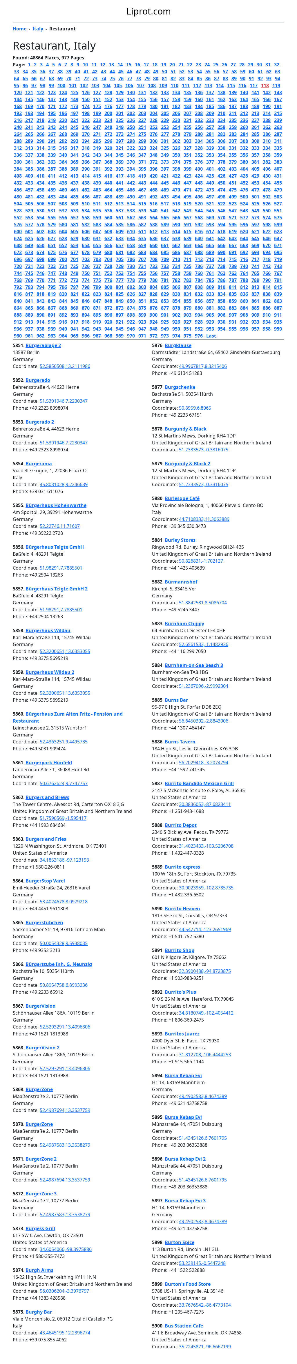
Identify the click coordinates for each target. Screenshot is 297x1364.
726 (86, 266)
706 (131, 259)
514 (131, 203)
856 (199, 301)
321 (120, 148)
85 (199, 78)
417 (120, 176)
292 (63, 141)
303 (187, 141)
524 (244, 203)
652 (63, 245)
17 (146, 64)
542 (176, 210)
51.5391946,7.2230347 (64, 401)
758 (176, 273)
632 (108, 238)
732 (153, 266)
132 (153, 92)
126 (86, 92)
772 (63, 280)
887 (278, 308)
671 (278, 245)
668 (244, 245)
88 (225, 78)
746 (40, 273)
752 (108, 273)
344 (108, 155)
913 (29, 322)
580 (63, 224)
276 (153, 134)
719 (278, 259)
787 (233, 280)
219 (52, 120)
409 (29, 176)
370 (131, 162)
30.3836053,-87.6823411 (205, 804)
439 (97, 183)
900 (153, 315)
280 (199, 134)
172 (63, 106)
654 (86, 245)
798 (86, 287)
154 (131, 99)
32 (276, 64)
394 (131, 169)
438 (86, 183)
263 (278, 127)
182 (176, 106)
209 (210, 113)
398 (176, 169)
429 (255, 176)
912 (18, 322)
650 (40, 245)
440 (108, 183)
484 (63, 197)
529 (29, 210)
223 (97, 120)
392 (108, 169)
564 (153, 217)
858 (221, 301)
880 (199, 308)
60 (251, 71)
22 (189, 64)
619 (233, 231)
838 (267, 294)
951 (187, 329)
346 (131, 155)
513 (120, 203)
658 (131, 245)
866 (40, 308)
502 (267, 197)
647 (278, 238)
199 (97, 113)
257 (210, 127)
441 (120, 183)
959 (278, 329)
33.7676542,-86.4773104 (205, 1305)
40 (77, 71)
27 (233, 64)
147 (52, 99)
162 (221, 99)
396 (153, 169)
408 (18, 176)
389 (74, 169)
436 (63, 183)
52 (181, 71)
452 (244, 183)
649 (29, 245)
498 (221, 197)
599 (278, 224)
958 (267, 329)
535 (97, 210)
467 (142, 190)
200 (108, 113)
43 (103, 71)
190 (267, 106)
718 (267, 259)
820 (63, 294)
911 (278, 315)
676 (63, 252)
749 (74, 273)
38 (60, 71)
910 (267, 315)
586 (131, 224)
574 (267, 217)
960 (18, 336)
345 (120, 155)
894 (86, 315)
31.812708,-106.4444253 (205, 1054)
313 (29, 148)
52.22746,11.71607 (60, 526)
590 (176, 224)
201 (120, 113)
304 (199, 141)
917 (74, 322)
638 (176, 238)
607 (97, 231)
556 (63, 217)
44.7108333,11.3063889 (204, 519)
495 (187, 197)
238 (267, 120)
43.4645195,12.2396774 (65, 1333)
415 (97, 176)
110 (174, 85)
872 (108, 308)
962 (40, 336)
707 (142, 259)
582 (86, 224)
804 (153, 287)
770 (40, 280)
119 (276, 85)
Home (19, 28)
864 (18, 308)
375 (187, 162)
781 (165, 280)
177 (120, 106)
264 (18, 134)
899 (142, 315)
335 (278, 148)
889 (29, 315)
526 (267, 203)
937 (29, 329)
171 (52, 106)
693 (255, 252)
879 (187, 308)
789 (255, 280)
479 (278, 190)
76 (121, 78)
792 (18, 287)
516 (153, 203)
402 (221, 169)
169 (29, 106)
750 (86, 273)
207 (187, 113)
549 (255, 210)
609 (120, 231)
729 (120, 266)
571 (233, 217)
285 (255, 134)
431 (278, 176)
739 (233, 266)
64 (16, 78)
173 (74, 106)
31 (268, 64)
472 (199, 190)
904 (199, 315)
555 (52, 217)
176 (108, 106)
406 (267, 169)
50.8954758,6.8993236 (64, 985)
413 (74, 176)
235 (233, 120)
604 (63, 231)
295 (97, 141)
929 (210, 322)
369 (120, 162)
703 (97, 259)
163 (233, 99)
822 (86, 294)
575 (278, 217)
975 (187, 336)
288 (18, 141)
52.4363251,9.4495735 (64, 741)
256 (199, 127)
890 (40, 315)
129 (120, 92)
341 (74, 155)
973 (165, 336)
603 (52, 231)
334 (267, 148)
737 (210, 266)
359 (278, 155)
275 (142, 134)
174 (86, 106)
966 (86, 336)
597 (255, 224)
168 (18, 106)
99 (51, 85)
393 (120, 169)
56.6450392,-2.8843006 (203, 721)
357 (255, 155)
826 (131, 294)
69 (60, 78)
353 (210, 155)
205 (165, 113)
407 (278, 169)
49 (155, 71)
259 (233, 127)
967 (97, 336)
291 (52, 141)
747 (52, 273)
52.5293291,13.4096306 (65, 1027)
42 (94, 71)
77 (129, 78)
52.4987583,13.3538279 (65, 1145)
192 (18, 113)
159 (187, 99)
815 (278, 287)
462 (86, 190)
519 (187, 203)
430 (267, 176)
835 (233, 294)
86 (208, 78)
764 (244, 273)
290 (40, 141)
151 (97, 99)
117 (254, 85)
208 (199, 113)
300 (153, 141)
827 (142, 294)
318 (86, 148)
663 (187, 245)
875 (142, 308)
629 (74, 238)
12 (102, 64)
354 (221, 155)
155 (142, 99)
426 (221, 176)
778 (131, 280)
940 (63, 329)
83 (181, 78)
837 (255, 294)
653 (74, 245)
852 (153, 301)
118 (265, 85)
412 (63, 176)
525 (255, 203)
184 (199, 106)
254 (176, 127)
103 (95, 85)
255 (187, 127)
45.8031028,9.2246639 (64, 484)
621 (255, 231)
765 (255, 273)
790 (267, 280)
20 (172, 64)
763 (233, 273)
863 (278, 301)
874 (131, 308)
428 (244, 176)
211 (233, 113)
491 (142, 197)
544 (199, 210)
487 (97, 197)
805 (165, 287)
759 (187, 273)
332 (244, 148)
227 (142, 120)
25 (215, 64)
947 (142, 329)
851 (142, 301)
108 (152, 85)
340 (63, 155)
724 (63, 266)
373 (165, 162)
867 (52, 308)
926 (176, 322)
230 (176, 120)
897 (120, 315)
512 (108, 203)
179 (142, 106)
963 (52, 336)
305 (210, 141)
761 (210, 273)
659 (142, 245)
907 (233, 315)
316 (63, 148)
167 (278, 99)
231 (187, 120)
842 (40, 301)
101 (73, 85)
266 (40, 134)
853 (165, 301)
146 (40, 99)
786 (221, 280)
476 (244, 190)
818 (40, 294)
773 (74, 280)
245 (74, 127)
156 (153, 99)
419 (142, 176)
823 (97, 294)
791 (278, 280)
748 (63, 273)
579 (52, 224)
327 (187, 148)
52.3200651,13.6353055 (65, 651)
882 (221, 308)
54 (199, 71)
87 (216, 78)
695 (278, 252)
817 (29, 294)
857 (210, 301)
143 (278, 92)
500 (244, 197)
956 (244, 329)
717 (255, 259)
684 (153, 252)
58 (234, 71)
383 (278, 162)
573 (255, 217)
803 (142, 287)
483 (52, 197)
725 (74, 266)
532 (63, 210)
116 (242, 85)
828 (153, 294)
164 (244, 99)
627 (52, 238)
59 (242, 71)
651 (52, 245)
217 (29, 120)
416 (108, 176)
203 (142, 113)
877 (165, 308)
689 (210, 252)
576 (18, 224)
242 (40, 127)
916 (63, 322)
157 (165, 99)
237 (255, 120)
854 (176, 301)
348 (153, 155)
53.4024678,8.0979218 (64, 901)
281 (210, 134)
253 (165, 127)
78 (138, 78)
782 (176, 280)
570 (221, 217)
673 (29, 252)
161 (210, 99)
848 (108, 301)
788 (244, 280)
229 (165, 120)
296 (108, 141)
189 (255, 106)
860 (244, 301)
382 (267, 162)
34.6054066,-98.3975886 (66, 1249)
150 (86, 99)
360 (18, 162)
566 (176, 217)
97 (34, 85)
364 (63, 162)
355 (233, 155)
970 (131, 336)
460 (63, 190)
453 (255, 183)
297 (120, 141)
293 (74, 141)
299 (142, 141)
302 (176, 141)
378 (221, 162)
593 (210, 224)
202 (131, 113)
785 (210, 280)
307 (233, 141)
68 (51, 78)
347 (142, 155)
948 (153, 329)
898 (131, 315)
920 (108, 322)
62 (268, 71)
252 (153, 127)
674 (40, 252)
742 (267, 266)
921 (120, 322)
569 (210, 217)
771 (52, 280)
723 (52, 266)
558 (86, 217)
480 (18, 197)
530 (40, 210)
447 (187, 183)
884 (244, 308)
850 (131, 301)
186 (221, 106)
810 (221, 287)
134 (176, 92)
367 (97, 162)
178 (131, 106)
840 (18, 301)
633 (120, 238)
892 (63, 315)
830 (176, 294)
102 (84, 85)
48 (147, 71)
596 (244, 224)
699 (52, 259)
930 (221, 322)
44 (112, 71)
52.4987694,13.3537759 (65, 1110)
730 (131, 266)
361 (29, 162)
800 (108, 287)
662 (176, 245)
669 (255, 245)
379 (233, 162)
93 (268, 78)
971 (142, 336)
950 (176, 329)
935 (278, 322)
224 (108, 120)
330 (221, 148)
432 (18, 183)
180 (153, 106)
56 (216, 71)
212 (244, 113)
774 (86, 280)
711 (187, 259)
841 (29, 301)
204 (153, 113)
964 (63, 336)
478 (267, 190)
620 (244, 231)
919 (97, 322)
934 (267, 322)
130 (131, 92)
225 (120, 120)
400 (199, 169)
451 (233, 183)
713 (210, 259)
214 (267, 113)
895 (97, 315)
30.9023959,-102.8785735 (206, 888)
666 (221, 245)
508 (63, 203)
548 (244, 210)
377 (210, 162)
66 (34, 78)
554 (40, 217)
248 (108, 127)
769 (29, 280)
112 (197, 85)
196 (63, 113)
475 (233, 190)
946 (131, 329)
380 (244, 162)
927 (187, 322)
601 (29, 231)
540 (153, 210)
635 (142, 238)
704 (108, 259)
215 (278, 113)
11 (94, 64)
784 (199, 280)
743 (278, 266)
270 (86, 134)
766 (267, 273)
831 (187, 294)
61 (260, 71)
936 (18, 329)
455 (278, 183)
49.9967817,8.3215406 (203, 366)
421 (165, 176)
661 (165, 245)
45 (121, 71)
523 (233, 203)
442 (131, 183)
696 (18, 259)
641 (210, 238)
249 (120, 127)
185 (210, 106)
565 (165, 217)
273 (120, 134)
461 (74, 190)
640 (199, 238)
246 (86, 127)
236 (244, 120)
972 (153, 336)
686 (176, 252)
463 (97, 190)
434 (40, 183)
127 (97, 92)
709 (165, 259)
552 (18, 217)
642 (221, 238)
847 (97, 301)
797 (74, 287)
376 (199, 162)
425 (210, 176)
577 (29, 224)
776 (108, 280)
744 (18, 273)
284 (244, 134)
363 (52, 162)
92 (260, 78)
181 (165, 106)
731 (142, 266)
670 (267, 245)
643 (233, 238)
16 (137, 64)
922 (131, 322)
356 (244, 155)
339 (52, 155)
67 (42, 78)
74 (103, 78)
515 (142, 203)
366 (86, 162)
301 (165, 141)
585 (120, 224)
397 (165, 169)
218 (40, 120)
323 (142, 148)
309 (255, 141)
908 (244, 315)
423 (187, 176)
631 (97, 238)
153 (120, 99)
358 (267, 155)
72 (86, 78)
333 (255, 148)
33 (16, 71)
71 (77, 78)
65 (25, 78)
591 (187, 224)
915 (52, 322)
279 (187, 134)
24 (207, 64)
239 (278, 120)
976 (199, 336)
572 (244, 217)
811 (233, 287)
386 (40, 169)
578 (40, 224)
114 (220, 85)
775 (97, 280)
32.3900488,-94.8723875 (205, 971)
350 (176, 155)
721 (29, 266)
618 (221, 231)
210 (221, 113)
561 (120, 217)
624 (18, 238)
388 (63, 169)
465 (120, 190)
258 (221, 127)
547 (233, 210)
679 (97, 252)
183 (187, 106)
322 (131, 148)
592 (199, 224)
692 (244, 252)
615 (187, 231)
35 (34, 71)
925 (165, 322)
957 (255, 329)
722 (40, 266)
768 (18, 280)
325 (165, 148)
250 (131, 127)
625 (29, 238)
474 (221, 190)
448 (199, 183)
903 (187, 315)
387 (52, 169)
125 (74, 92)
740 (244, 266)
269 (74, 134)
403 (233, 169)
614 (176, 231)
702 (86, 259)
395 (142, 169)
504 (18, 203)
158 (176, 99)
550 (267, 210)
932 (244, 322)
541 (165, 210)
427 (233, 176)
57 (225, 71)
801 (120, 287)
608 (108, 231)
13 (111, 64)
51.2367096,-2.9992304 (203, 686)
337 (29, 155)
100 (61, 85)
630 (86, 238)
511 (97, 203)
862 (267, 301)
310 (267, 141)
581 (74, 224)
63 (277, 71)
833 (210, 294)
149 (74, 99)
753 (120, 273)
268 (63, 134)
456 (18, 190)
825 (120, 294)
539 (142, 210)
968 (108, 336)
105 (118, 85)
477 (255, 190)
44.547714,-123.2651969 (205, 929)
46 (129, 71)
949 (165, 329)
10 (85, 64)
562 (131, 217)
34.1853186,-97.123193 (64, 860)
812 (244, 287)
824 (108, 294)
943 (97, 329)
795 (52, 287)
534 (86, 210)
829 (165, 294)
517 (165, 203)
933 (255, 322)
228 (153, 120)
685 (165, 252)
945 (120, 329)
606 (86, 231)
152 (108, 99)
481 (29, 197)
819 (52, 294)
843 (52, 301)
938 (40, 329)
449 (210, 183)
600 (18, 231)
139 (233, 92)
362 (40, 162)
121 (29, 92)
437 (74, 183)
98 (42, 85)
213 (255, 113)
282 (221, 134)
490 (131, 197)
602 (40, 231)
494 (176, 197)
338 (40, 155)
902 (176, 315)
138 (221, 92)
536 (108, 210)
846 (86, 301)
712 (199, 259)
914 (40, 322)
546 (221, 210)
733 (165, 266)
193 (29, 113)
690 (221, 252)
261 (255, 127)
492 (153, 197)
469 (165, 190)
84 (190, 78)
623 (278, 231)
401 (210, 169)
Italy (37, 28)
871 (97, 308)
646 (267, 238)
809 (210, 287)
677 (74, 252)
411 (52, 176)
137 (210, 92)
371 (142, 162)
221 (74, 120)
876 (153, 308)
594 (221, 224)
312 (18, 148)
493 (165, 197)
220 (63, 120)
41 (86, 71)
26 (224, 64)
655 (97, 245)
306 (221, 141)
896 (108, 315)
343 (97, 155)
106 (129, 85)
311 (278, 141)
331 (233, 148)
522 (221, 203)
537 (120, 210)
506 (40, 203)
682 (131, 252)
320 (108, 148)
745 (29, 273)
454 (267, 183)
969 (120, 336)
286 (267, 134)
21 (181, 64)
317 (74, 148)
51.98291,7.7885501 (61, 568)
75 (112, 78)
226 (131, 120)
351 (187, 155)
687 (187, 252)
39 (68, 71)
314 (40, 148)
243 (52, 127)
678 (86, 252)
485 (74, 197)
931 (233, 322)
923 (142, 322)
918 (86, 322)
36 (42, 71)
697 (29, 259)
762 (221, 273)
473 (210, 190)
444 (153, 183)
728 (108, 266)
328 (199, 148)
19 (163, 64)
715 (233, 259)
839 (278, 294)
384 (18, 169)
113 (208, 85)
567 (187, 217)
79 (147, 78)
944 (108, 329)
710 (176, 259)
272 (108, 134)
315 (52, 148)
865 (29, 308)
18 (154, 64)
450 (221, 183)
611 (142, 231)
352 (199, 155)
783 (187, 280)
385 (29, 169)
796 (63, 287)
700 (63, 259)
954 (221, 329)
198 (86, 113)
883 (233, 308)
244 (63, 127)
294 (86, 141)
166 (267, 99)
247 (97, 127)
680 (108, 252)
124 (63, 92)
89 (234, 78)
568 (199, 217)
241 (29, 127)
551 (278, 210)
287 (278, 134)
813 (255, 287)
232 (199, 120)
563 (142, 217)
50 (164, 71)
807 (187, 287)
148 (63, 99)
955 (233, 329)
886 (267, 308)
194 (40, 113)
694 (267, 252)
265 (29, 134)
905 (210, 315)
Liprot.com (148, 11)
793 (29, 287)
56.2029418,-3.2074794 (203, 762)
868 (63, 308)
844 (63, 301)
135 (187, 92)
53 (190, 71)
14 (120, 64)
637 (165, 238)
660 (153, 245)
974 (176, 336)
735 (187, 266)
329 (210, 148)
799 (97, 287)
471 (187, 190)
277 (165, 134)
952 (199, 329)
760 (199, 273)
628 (63, 238)
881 (210, 308)
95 (16, 85)
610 (131, 231)
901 (165, 315)
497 (210, 197)
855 (187, 301)
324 (153, 148)
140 (244, 92)
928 (199, 322)
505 (29, 203)
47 (138, 71)
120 (18, 92)
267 (52, 134)
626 (40, 238)
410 (40, 176)
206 (176, 113)
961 (29, 336)
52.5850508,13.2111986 (65, 366)
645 (255, 238)
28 (242, 64)
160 (199, 99)
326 (176, 148)
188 (244, 106)
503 (278, 197)
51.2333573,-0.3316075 (203, 449)
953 (210, 329)
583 (97, 224)
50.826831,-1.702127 (201, 561)
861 (255, 301)
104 (107, 85)
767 (278, 273)
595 (233, 224)
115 (231, 85)
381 (255, 162)
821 (74, 294)
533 (74, 210)
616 (199, 231)
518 (176, 203)
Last (211, 336)
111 (186, 85)
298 (131, 141)
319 (97, 148)
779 (142, 280)
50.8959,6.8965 (195, 408)
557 (74, 217)
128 (108, 92)
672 (18, 252)
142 (267, 92)
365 (74, 162)
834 (221, 294)
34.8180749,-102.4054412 (206, 1013)
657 (120, 245)
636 (153, 238)
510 (86, 203)
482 (40, 197)
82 (173, 78)
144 (18, 99)
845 (74, 301)
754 (131, 273)
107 (140, 85)
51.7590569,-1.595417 (63, 818)
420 (153, 176)
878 (176, 308)
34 (25, 71)
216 (18, 120)
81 (164, 78)
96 (25, 85)
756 (153, 273)
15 (128, 64)
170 (40, 106)
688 (199, 252)
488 (108, 197)
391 (97, 169)
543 (187, 210)
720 (18, 266)
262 (267, 127)
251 (142, 127)
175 (97, 106)
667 (233, 245)
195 (52, 113)
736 (199, 266)
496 (199, 197)
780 (153, 280)
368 (108, 162)
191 (278, 106)
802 (131, 287)
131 (142, 92)
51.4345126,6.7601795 (203, 1138)
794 (40, 287)
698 (40, 259)
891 (52, 315)
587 (142, 224)
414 (86, 176)
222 (86, 120)
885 (255, 308)
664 (199, 245)
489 (120, 197)
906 (221, 315)
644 (244, 238)
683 (142, 252)
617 (210, 231)
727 (97, 266)
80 (155, 78)
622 (267, 231)
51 (173, 71)
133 (165, 92)
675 (52, 252)
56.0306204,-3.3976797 (64, 1291)
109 (163, 85)
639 (187, 238)
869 (74, 308)
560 (108, 217)
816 (18, 294)
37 (51, 71)
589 (165, 224)
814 (267, 287)
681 (120, 252)
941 (74, 329)
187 (233, 106)
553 (29, 217)
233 (210, 120)
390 (86, 169)
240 (18, 127)
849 (120, 301)
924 (153, 322)
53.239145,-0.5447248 (202, 1263)
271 (97, 134)
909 (255, 315)
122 (40, 92)
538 (131, 210)
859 (233, 301)
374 (176, 162)
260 (244, 127)
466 (131, 190)
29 (250, 64)
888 (18, 315)
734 (176, 266)
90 (242, 78)
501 (255, 197)
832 (199, 294)
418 (131, 176)
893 (74, 315)
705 (120, 259)
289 (29, 141)
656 (108, 245)
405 (255, 169)
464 (108, 190)
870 (86, 308)
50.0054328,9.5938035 (64, 943)
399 (187, 169)
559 (97, 217)
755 (142, 273)
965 (74, 336)
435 (52, 183)
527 (278, 203)
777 (120, 280)
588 (153, 224)
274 (131, 134)
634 (131, 238)
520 (199, 203)
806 (176, 287)
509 (74, 203)
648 (18, 245)
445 (165, 183)
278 (176, 134)
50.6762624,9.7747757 (64, 783)
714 (221, 259)
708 (153, 259)
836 (244, 294)
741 (255, 266)
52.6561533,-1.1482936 (203, 644)
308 (244, 141)
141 (255, 92)
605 (74, 231)
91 (251, 78)
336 (18, 155)
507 (52, 203)
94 (277, 78)
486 (86, 197)
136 (199, 92)
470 (176, 190)
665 (210, 245)
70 (68, 78)
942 (86, 329)
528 (18, 210)
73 (94, 78)
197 (74, 113)
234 (221, 120)
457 (29, 190)
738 (221, 266)
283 (233, 134)
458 (40, 190)
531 (52, 210)
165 (255, 99)
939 (52, 329)
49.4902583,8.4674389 (203, 1096)
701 (74, 259)
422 (176, 176)
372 (153, 162)
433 (29, 183)
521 (210, 203)
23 (198, 64)
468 (153, 190)
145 (29, 99)
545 (210, 210)
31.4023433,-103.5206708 (206, 846)
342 (86, 155)
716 (244, 259)
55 (208, 71)
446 (176, 183)
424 (199, 176)
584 (108, 224)
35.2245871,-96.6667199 (205, 1346)
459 (52, 190)
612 (153, 231)
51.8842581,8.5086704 (203, 602)
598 (267, 224)
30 (259, 64)
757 (165, 273)
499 (233, 197)
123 (52, 92)
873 (120, 308)
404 (244, 169)
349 (165, 155)
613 (165, 231)
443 (142, 183)
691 (233, 252)
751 (97, 273)
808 (199, 287)
